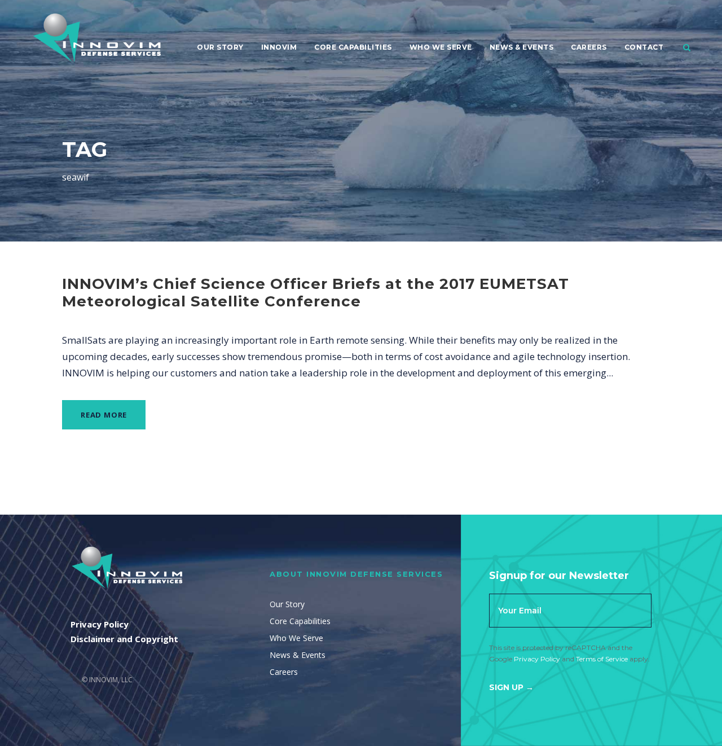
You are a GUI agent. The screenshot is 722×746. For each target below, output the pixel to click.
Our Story (220, 47)
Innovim (279, 47)
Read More (104, 415)
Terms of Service (602, 659)
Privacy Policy (537, 659)
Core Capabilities (353, 47)
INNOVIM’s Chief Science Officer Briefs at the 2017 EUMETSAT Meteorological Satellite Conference (315, 292)
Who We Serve (441, 47)
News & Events (522, 47)
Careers (589, 47)
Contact (644, 47)
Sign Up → (511, 687)
